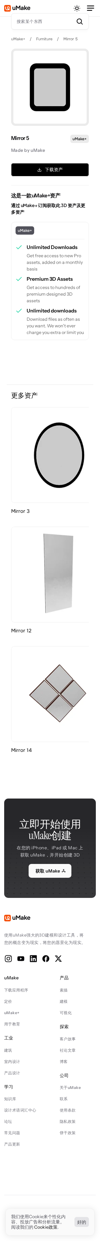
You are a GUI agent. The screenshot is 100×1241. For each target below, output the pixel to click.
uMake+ (18, 38)
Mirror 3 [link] (20, 511)
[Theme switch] (77, 8)
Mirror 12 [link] (21, 631)
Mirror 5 (70, 38)
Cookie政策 (46, 1227)
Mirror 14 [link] (21, 750)
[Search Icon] (50, 21)
